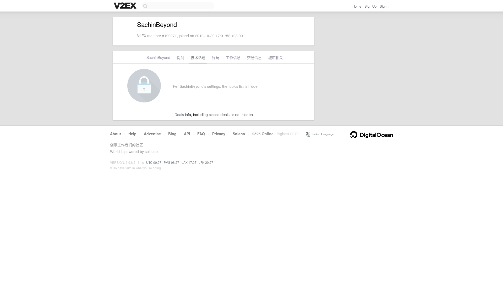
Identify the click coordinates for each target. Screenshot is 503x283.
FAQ (201, 133)
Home (356, 6)
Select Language (322, 134)
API (187, 133)
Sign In (385, 6)
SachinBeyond (158, 57)
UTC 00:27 (153, 162)
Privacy (218, 133)
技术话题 (198, 57)
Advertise (152, 133)
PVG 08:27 (171, 162)
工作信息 (233, 57)
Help (132, 133)
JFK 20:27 (206, 162)
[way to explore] (126, 6)
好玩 (215, 57)
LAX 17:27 (189, 162)
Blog (172, 133)
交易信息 (254, 57)
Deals (179, 114)
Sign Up (370, 6)
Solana (239, 133)
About (115, 133)
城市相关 (275, 57)
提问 (180, 57)
